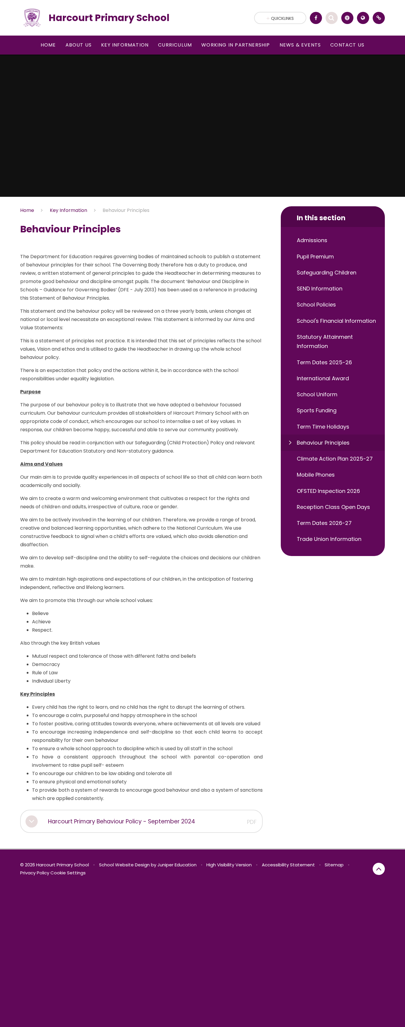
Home (27, 210)
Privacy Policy (34, 873)
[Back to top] (379, 869)
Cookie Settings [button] (68, 873)
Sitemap (334, 865)
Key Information (68, 210)
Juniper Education (177, 865)
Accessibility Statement (288, 865)
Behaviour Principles (126, 210)
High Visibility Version (229, 865)
